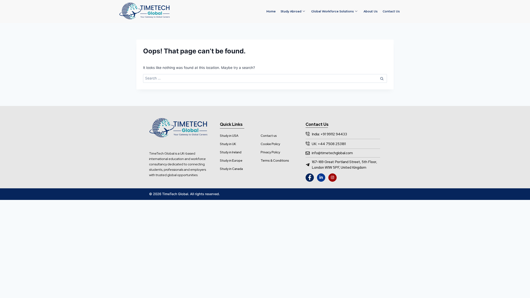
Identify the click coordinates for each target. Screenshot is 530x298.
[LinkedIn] (321, 177)
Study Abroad (291, 11)
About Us (371, 11)
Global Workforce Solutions (332, 11)
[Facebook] (310, 177)
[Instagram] (332, 177)
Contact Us (391, 11)
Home (271, 11)
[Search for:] (265, 78)
